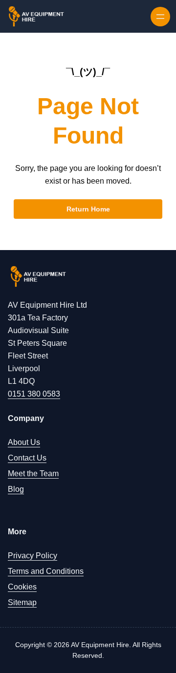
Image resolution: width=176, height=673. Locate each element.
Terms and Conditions (46, 571)
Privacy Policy (32, 555)
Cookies (22, 587)
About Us (24, 442)
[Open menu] (160, 16)
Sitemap (22, 602)
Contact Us (27, 458)
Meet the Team (33, 473)
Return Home (88, 209)
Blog (16, 489)
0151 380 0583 (34, 394)
